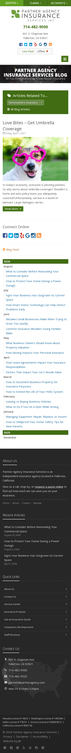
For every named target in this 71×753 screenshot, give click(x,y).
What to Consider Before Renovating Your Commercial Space (30, 531)
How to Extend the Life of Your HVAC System (34, 391)
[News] (50, 44)
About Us (9, 589)
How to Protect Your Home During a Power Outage (31, 545)
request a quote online (49, 486)
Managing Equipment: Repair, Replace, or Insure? (36, 416)
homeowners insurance (23, 102)
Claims (35, 3)
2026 (7, 261)
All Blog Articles (20, 109)
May (6, 338)
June (6, 314)
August (8, 266)
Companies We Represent (18, 627)
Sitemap (37, 503)
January (9, 411)
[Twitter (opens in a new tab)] (25, 44)
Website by (12, 741)
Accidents (58, 3)
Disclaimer (22, 736)
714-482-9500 (18, 670)
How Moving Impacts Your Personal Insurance (35, 352)
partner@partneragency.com (27, 682)
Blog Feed (12, 249)
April (6, 357)
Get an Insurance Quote (17, 619)
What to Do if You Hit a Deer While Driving (32, 407)
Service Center (12, 604)
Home (6, 503)
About (15, 503)
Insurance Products (15, 611)
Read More (12, 208)
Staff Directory (12, 634)
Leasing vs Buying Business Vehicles (28, 401)
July (6, 290)
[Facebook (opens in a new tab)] (20, 44)
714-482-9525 (18, 676)
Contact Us (10, 596)
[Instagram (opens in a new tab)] (45, 44)
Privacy (7, 736)
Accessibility (40, 736)
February (9, 396)
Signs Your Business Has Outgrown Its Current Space (33, 559)
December (10, 437)
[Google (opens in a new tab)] (40, 44)
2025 (7, 432)
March (8, 377)
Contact (26, 503)
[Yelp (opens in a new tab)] (35, 44)
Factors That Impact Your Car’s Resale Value (34, 372)
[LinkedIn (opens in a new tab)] (30, 44)
